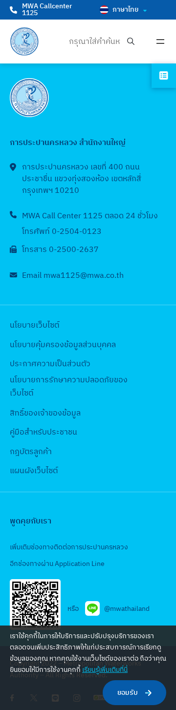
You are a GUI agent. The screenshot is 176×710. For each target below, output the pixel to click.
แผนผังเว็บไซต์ (34, 471)
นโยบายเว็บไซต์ (34, 325)
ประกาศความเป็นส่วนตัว (50, 364)
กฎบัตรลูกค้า (31, 452)
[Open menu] (160, 41)
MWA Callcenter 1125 (47, 9)
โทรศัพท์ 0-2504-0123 (62, 231)
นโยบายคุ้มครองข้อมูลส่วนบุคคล (63, 345)
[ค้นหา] (130, 41)
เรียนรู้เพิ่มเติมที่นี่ (105, 669)
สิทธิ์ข (19, 413)
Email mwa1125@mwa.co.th (73, 275)
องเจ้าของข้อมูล (54, 413)
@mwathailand (127, 608)
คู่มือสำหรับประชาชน (43, 432)
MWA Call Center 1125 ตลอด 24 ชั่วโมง (90, 216)
